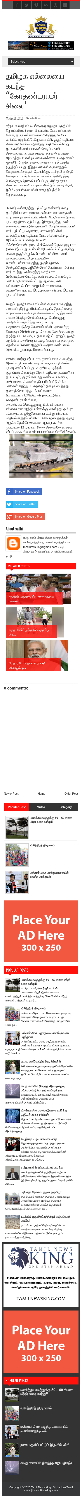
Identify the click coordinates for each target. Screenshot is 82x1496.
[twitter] (26, 5)
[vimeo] (36, 5)
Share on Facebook (27, 491)
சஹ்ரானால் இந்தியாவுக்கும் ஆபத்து (42, 1167)
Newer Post (11, 793)
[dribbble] (55, 5)
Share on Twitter (25, 504)
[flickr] (46, 5)
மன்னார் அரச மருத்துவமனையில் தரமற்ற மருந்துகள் (44, 1428)
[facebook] (17, 5)
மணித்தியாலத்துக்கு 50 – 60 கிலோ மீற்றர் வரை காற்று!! (47, 1392)
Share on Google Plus (29, 516)
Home (41, 793)
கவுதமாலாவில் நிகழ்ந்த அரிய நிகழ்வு (43, 1086)
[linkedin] (65, 5)
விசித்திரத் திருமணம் (42, 845)
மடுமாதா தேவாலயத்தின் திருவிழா (41, 1192)
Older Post (71, 793)
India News (35, 118)
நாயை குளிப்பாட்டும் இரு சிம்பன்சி (41, 1061)
